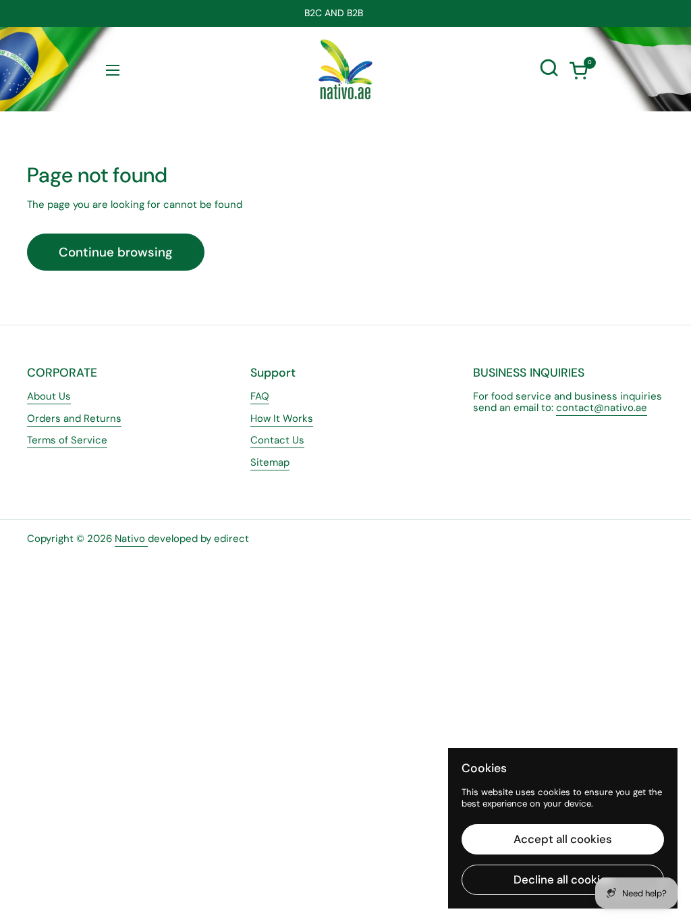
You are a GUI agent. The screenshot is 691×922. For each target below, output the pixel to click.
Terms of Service (67, 440)
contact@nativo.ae (601, 407)
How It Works (281, 418)
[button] (578, 70)
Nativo (131, 538)
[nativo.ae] (345, 69)
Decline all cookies (563, 879)
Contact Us (277, 440)
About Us (49, 396)
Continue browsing (116, 252)
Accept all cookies (563, 839)
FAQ (259, 396)
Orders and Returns (74, 418)
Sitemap (269, 462)
